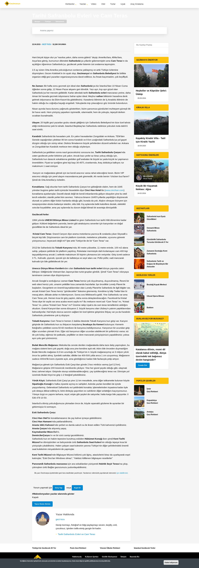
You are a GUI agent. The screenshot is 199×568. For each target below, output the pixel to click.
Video (93, 4)
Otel (103, 4)
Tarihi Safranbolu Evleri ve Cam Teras (76, 534)
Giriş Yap (58, 488)
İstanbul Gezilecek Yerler (144, 548)
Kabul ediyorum (171, 562)
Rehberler (70, 4)
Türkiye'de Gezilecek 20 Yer (44, 548)
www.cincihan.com (114, 190)
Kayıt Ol (77, 488)
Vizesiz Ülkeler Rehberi (110, 548)
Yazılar (83, 4)
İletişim (123, 557)
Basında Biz (134, 557)
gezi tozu (46, 44)
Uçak (123, 4)
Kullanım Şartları (91, 557)
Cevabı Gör (142, 365)
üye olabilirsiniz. (122, 473)
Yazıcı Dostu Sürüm (42, 504)
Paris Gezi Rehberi (78, 548)
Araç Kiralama (136, 4)
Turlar (113, 4)
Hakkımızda (77, 557)
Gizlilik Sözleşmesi (109, 557)
